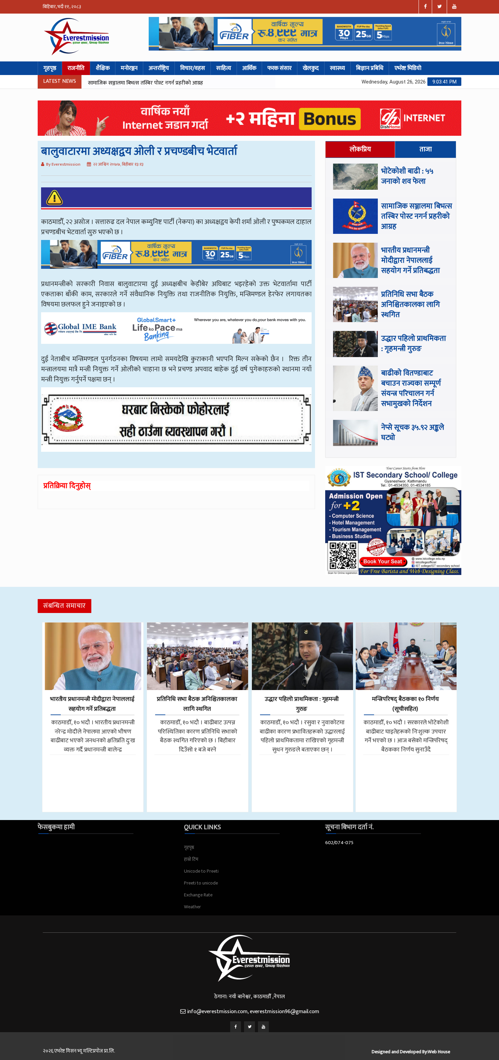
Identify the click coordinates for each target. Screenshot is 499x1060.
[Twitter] (249, 1026)
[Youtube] (263, 1026)
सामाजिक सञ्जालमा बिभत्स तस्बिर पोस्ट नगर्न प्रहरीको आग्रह (416, 216)
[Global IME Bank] (176, 333)
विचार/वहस (192, 68)
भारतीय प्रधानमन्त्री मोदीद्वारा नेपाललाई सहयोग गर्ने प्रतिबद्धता (146, 83)
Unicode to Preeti (201, 871)
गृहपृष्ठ (49, 68)
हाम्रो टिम (191, 859)
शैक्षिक (103, 68)
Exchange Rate (198, 895)
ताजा (426, 149)
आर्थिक (249, 68)
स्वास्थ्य (337, 68)
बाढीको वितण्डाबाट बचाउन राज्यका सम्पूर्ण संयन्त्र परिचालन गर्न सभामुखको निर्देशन (411, 388)
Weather (192, 907)
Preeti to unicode (201, 883)
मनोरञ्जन (129, 68)
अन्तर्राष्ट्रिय (159, 68)
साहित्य (223, 68)
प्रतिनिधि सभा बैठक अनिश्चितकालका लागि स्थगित (410, 304)
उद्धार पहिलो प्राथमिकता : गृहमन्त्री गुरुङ (413, 343)
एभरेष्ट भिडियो (407, 68)
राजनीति (76, 68)
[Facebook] (235, 1026)
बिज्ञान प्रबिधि (369, 68)
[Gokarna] (176, 425)
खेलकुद (311, 68)
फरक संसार (279, 68)
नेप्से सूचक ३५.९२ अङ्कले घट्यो (412, 432)
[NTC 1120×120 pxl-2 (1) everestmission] (176, 259)
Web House (439, 1052)
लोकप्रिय (360, 149)
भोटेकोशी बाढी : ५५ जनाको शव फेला (407, 176)
